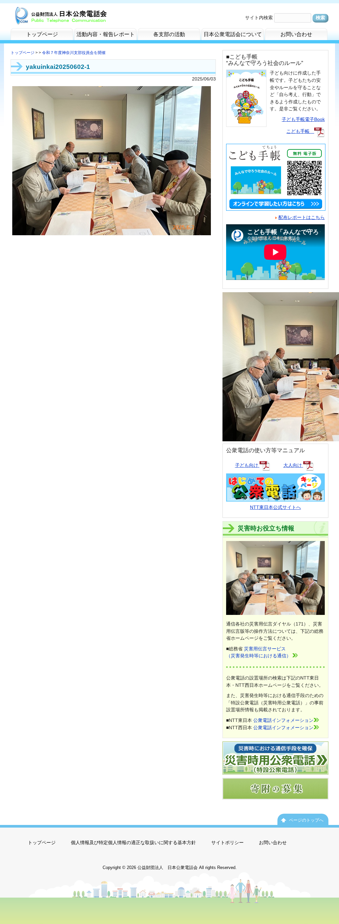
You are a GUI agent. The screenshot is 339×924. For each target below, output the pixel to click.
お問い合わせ (273, 842)
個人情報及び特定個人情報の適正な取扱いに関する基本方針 (133, 842)
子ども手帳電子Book (303, 119)
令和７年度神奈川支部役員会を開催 (74, 53)
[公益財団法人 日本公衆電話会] (60, 19)
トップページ (22, 53)
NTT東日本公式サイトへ (275, 507)
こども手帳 (300, 131)
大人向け (293, 465)
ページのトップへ (306, 820)
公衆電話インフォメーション (283, 720)
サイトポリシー (227, 842)
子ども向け (247, 465)
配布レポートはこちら (301, 217)
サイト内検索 (259, 17)
